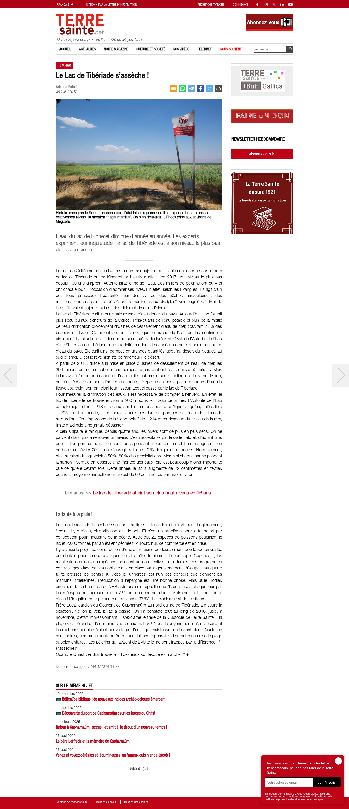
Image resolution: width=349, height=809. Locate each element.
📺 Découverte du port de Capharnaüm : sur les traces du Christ (105, 712)
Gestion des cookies (136, 802)
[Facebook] (257, 4)
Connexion (240, 4)
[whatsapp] (182, 88)
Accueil (65, 49)
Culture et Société (150, 49)
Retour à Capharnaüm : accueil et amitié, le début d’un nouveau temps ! (111, 726)
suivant (135, 768)
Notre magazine (116, 49)
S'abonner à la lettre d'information (111, 4)
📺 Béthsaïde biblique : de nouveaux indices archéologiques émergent (110, 698)
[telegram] (191, 88)
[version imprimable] (218, 88)
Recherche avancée (211, 4)
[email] (173, 88)
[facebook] (200, 88)
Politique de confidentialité (72, 802)
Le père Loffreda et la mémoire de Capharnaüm (93, 740)
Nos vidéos (181, 49)
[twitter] (209, 88)
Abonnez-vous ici (262, 153)
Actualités (87, 49)
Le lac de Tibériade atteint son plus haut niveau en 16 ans (152, 493)
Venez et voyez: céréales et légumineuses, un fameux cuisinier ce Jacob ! (113, 755)
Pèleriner (205, 49)
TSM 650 (64, 65)
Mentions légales (106, 802)
